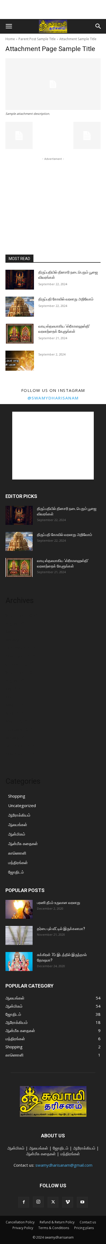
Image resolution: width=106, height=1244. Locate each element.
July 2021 (14, 688)
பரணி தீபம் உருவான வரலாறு (58, 902)
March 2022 (16, 631)
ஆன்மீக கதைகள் (23, 843)
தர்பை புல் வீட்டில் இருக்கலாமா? (61, 928)
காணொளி (17, 853)
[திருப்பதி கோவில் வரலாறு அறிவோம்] (19, 307)
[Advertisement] (53, 9)
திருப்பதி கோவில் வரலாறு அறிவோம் (65, 299)
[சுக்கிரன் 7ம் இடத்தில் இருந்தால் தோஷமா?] (19, 961)
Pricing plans (84, 1228)
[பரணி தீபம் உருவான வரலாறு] (19, 909)
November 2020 (20, 753)
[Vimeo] (67, 1202)
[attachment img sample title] (53, 84)
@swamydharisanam (53, 398)
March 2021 (16, 721)
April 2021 (14, 713)
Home (10, 39)
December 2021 (20, 647)
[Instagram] (38, 1202)
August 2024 (17, 623)
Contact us (88, 1222)
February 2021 (19, 729)
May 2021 (14, 704)
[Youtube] (82, 1202)
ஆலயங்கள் (17, 824)
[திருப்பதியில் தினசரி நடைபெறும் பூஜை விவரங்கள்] (19, 280)
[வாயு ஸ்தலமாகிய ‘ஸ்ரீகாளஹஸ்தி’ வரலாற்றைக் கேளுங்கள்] (19, 334)
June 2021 (14, 696)
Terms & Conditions (53, 1228)
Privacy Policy (23, 1228)
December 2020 (20, 745)
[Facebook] (23, 1202)
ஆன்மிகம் (16, 834)
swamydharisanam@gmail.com (63, 1165)
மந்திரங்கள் (18, 862)
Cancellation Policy (20, 1222)
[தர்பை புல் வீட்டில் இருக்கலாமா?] (19, 935)
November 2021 (20, 656)
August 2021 (17, 680)
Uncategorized (22, 805)
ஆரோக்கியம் (19, 815)
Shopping (16, 796)
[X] (53, 1202)
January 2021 (17, 737)
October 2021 (18, 664)
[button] (8, 26)
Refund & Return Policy (57, 1222)
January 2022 (17, 639)
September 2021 (21, 672)
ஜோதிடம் (16, 872)
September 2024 (21, 615)
